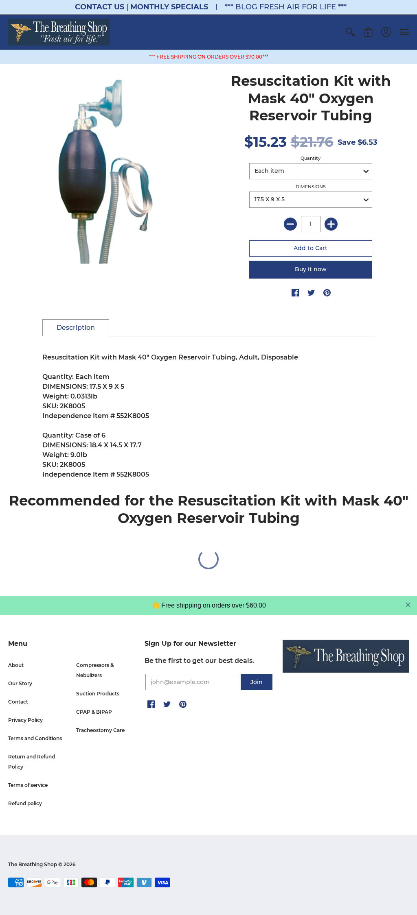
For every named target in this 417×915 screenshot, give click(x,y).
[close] (408, 604)
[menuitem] (350, 32)
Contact (18, 702)
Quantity (310, 158)
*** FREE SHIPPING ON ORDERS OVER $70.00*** (208, 57)
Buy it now (311, 269)
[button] (350, 32)
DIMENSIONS (311, 187)
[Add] (331, 224)
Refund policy (25, 803)
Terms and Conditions (35, 738)
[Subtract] (290, 224)
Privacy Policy (25, 720)
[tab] (75, 327)
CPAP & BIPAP (94, 712)
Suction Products (97, 694)
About (16, 665)
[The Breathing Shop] (59, 32)
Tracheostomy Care (100, 730)
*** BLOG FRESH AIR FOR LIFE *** (286, 6)
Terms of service (28, 785)
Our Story (20, 683)
